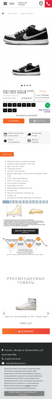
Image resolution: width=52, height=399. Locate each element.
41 (29, 105)
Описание (7, 154)
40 (24, 105)
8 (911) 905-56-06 (48, 3)
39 (19, 105)
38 (14, 105)
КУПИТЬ (15, 121)
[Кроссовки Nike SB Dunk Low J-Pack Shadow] (26, 35)
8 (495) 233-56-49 (12, 359)
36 (5, 105)
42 (33, 105)
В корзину (40, 121)
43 (5, 110)
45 (14, 110)
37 (10, 105)
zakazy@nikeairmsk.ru (16, 363)
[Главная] (3, 13)
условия (27, 386)
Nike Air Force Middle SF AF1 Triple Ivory (26, 316)
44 (10, 110)
